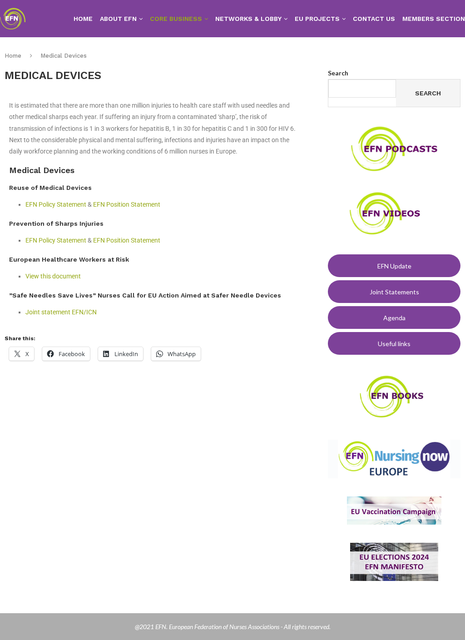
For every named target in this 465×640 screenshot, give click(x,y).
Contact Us (374, 18)
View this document (53, 276)
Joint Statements (394, 292)
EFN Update (394, 266)
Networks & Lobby (248, 18)
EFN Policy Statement (55, 204)
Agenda (394, 318)
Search (338, 73)
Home (83, 18)
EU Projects (317, 18)
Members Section (433, 18)
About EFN (118, 18)
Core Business (176, 18)
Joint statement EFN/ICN (61, 312)
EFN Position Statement (126, 204)
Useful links (394, 343)
